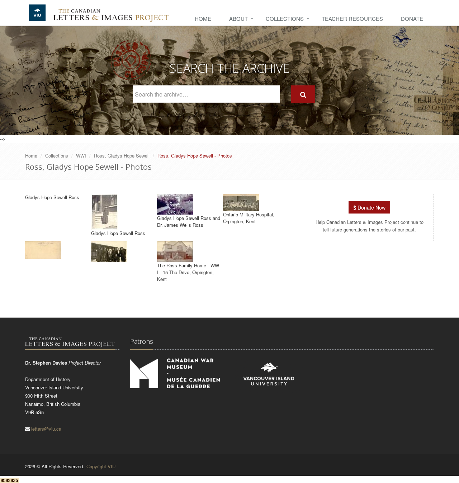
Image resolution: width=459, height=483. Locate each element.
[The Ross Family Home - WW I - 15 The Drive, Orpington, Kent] (175, 258)
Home (203, 18)
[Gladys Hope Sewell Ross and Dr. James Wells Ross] (175, 211)
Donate (412, 18)
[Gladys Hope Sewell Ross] (104, 226)
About (238, 18)
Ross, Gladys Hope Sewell (122, 155)
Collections (285, 18)
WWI (81, 155)
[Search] (303, 94)
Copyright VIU (100, 466)
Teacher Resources (352, 18)
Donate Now (370, 207)
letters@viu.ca (46, 428)
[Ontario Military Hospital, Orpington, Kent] (241, 207)
